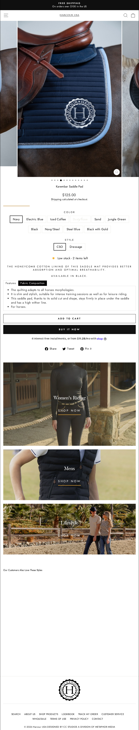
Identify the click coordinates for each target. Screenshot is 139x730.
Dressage (76, 247)
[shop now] (69, 529)
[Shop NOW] (69, 404)
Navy (16, 219)
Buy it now (69, 329)
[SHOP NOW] (69, 474)
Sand (97, 219)
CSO (60, 247)
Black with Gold (97, 229)
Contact (97, 719)
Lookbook (68, 714)
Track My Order (88, 714)
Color (69, 212)
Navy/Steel (52, 229)
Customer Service (113, 714)
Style (69, 240)
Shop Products (48, 714)
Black (34, 229)
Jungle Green (117, 219)
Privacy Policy (79, 719)
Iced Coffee (58, 219)
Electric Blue (34, 219)
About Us (29, 714)
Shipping (56, 199)
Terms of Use (58, 719)
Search (15, 714)
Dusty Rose (80, 219)
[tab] (10, 283)
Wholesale (39, 719)
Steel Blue (73, 229)
